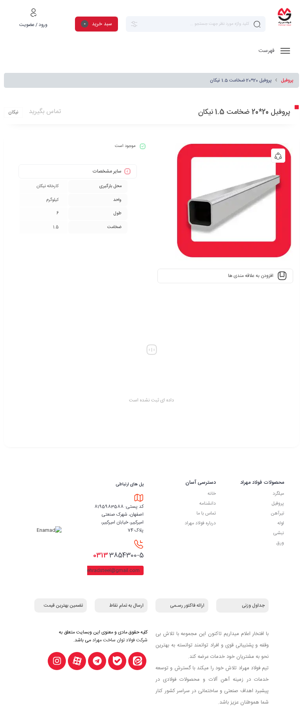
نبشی (278, 533)
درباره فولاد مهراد (200, 523)
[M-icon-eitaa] (137, 661)
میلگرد (278, 494)
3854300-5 (118, 555)
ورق (280, 543)
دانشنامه (207, 503)
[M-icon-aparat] (77, 661)
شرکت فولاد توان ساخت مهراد (120, 640)
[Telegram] (97, 661)
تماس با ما (206, 513)
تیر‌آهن (277, 513)
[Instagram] (57, 661)
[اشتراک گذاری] (278, 156)
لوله (280, 523)
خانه (212, 494)
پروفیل (287, 80)
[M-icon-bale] (117, 661)
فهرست (267, 51)
